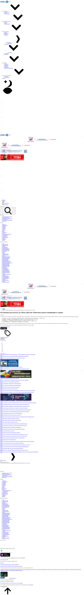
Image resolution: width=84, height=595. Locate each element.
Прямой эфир (6, 33)
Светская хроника (5, 491)
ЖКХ (3, 231)
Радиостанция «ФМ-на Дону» (7, 218)
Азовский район (5, 244)
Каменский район (5, 259)
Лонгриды (6, 66)
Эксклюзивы (4, 235)
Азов (3, 243)
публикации (6, 64)
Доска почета (6, 67)
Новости (5, 34)
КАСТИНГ (10, 43)
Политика (4, 484)
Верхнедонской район (6, 248)
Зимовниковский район (6, 256)
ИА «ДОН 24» (7, 326)
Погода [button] (3, 201)
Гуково (3, 252)
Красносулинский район (6, 517)
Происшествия (4, 225)
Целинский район (5, 278)
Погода (3, 233)
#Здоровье (5, 337)
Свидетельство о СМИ (4, 559)
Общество (4, 224)
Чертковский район (5, 280)
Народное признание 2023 (8, 68)
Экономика (4, 226)
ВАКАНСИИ (8, 42)
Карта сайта (4, 221)
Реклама (3, 78)
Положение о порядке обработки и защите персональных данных (11, 566)
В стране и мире (5, 237)
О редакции (6, 65)
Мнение (3, 240)
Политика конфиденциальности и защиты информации (9, 564)
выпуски (5, 22)
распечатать (2, 338)
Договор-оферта (7, 13)
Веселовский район (5, 249)
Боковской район (5, 247)
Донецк (3, 253)
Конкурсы (4, 239)
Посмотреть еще (3, 460)
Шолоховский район (5, 282)
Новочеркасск (4, 267)
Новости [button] (3, 200)
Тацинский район (5, 276)
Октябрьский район (5, 525)
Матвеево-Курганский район (7, 262)
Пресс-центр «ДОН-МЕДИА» (7, 220)
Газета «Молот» (5, 219)
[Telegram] (5, 340)
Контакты (2, 562)
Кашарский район (5, 260)
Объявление (6, 54)
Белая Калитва (4, 503)
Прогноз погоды (5, 236)
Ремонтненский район (6, 272)
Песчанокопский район (6, 270)
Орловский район (5, 269)
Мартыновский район (6, 518)
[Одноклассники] (2, 340)
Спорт (3, 229)
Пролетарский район (5, 271)
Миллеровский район (6, 263)
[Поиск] (8, 211)
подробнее (21, 583)
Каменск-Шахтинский (6, 258)
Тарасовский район (5, 532)
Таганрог (3, 275)
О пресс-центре (6, 77)
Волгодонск (4, 251)
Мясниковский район (5, 265)
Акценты (3, 238)
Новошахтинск (4, 268)
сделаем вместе (6, 203)
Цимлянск (4, 279)
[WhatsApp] (3, 340)
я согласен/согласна (4, 586)
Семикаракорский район (6, 274)
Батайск (3, 246)
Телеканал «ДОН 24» (5, 217)
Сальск (3, 273)
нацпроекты (6, 204)
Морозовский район (5, 264)
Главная (3, 308)
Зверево (3, 255)
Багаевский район (5, 245)
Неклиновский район (5, 266)
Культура (3, 230)
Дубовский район (5, 510)
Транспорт (4, 228)
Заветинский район (5, 511)
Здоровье (3, 309)
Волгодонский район (5, 250)
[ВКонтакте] (1, 340)
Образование (4, 232)
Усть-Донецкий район (6, 277)
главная (5, 32)
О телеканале (6, 53)
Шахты (3, 281)
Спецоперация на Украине (6, 490)
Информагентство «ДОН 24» (7, 216)
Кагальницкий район (5, 257)
